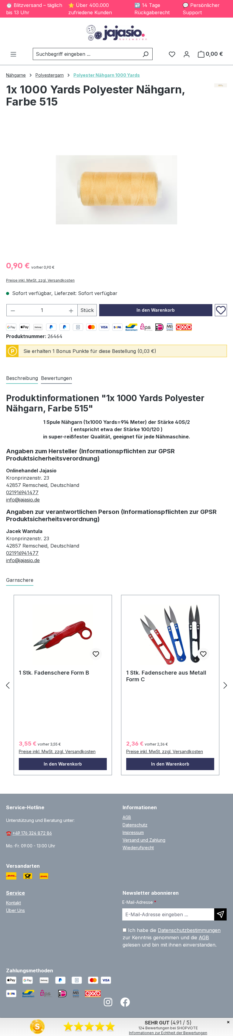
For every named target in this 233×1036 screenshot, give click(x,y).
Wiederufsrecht (138, 847)
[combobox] (86, 54)
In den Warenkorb (156, 310)
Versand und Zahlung (144, 840)
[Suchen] (145, 54)
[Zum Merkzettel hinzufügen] (221, 310)
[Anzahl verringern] (12, 310)
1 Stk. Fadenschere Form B (54, 672)
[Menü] (13, 54)
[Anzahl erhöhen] (71, 310)
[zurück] (7, 685)
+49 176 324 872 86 (32, 833)
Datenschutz (135, 824)
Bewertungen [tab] (56, 378)
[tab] (22, 378)
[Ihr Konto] (186, 54)
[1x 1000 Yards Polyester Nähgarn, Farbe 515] (116, 189)
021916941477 (22, 492)
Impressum (133, 832)
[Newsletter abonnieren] (220, 914)
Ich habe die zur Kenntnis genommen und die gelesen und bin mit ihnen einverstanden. (172, 937)
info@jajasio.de (23, 500)
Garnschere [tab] (19, 580)
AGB (127, 817)
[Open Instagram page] (108, 1004)
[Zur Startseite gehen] (116, 33)
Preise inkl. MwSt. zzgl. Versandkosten (40, 280)
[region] (116, 190)
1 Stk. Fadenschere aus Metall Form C (166, 675)
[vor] (225, 685)
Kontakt (13, 902)
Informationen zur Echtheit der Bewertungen (168, 1033)
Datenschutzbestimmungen (189, 930)
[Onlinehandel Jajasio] (220, 97)
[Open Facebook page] (125, 1004)
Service (15, 893)
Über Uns (15, 910)
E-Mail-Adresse (139, 902)
